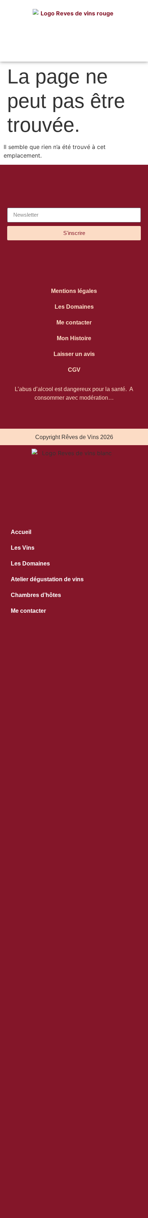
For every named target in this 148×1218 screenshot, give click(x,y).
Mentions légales (74, 291)
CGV (74, 370)
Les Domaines (74, 307)
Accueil (21, 532)
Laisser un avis (74, 354)
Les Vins (22, 548)
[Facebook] (91, 263)
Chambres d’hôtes (36, 595)
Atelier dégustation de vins (47, 579)
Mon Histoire (74, 338)
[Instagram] (57, 263)
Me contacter (74, 322)
